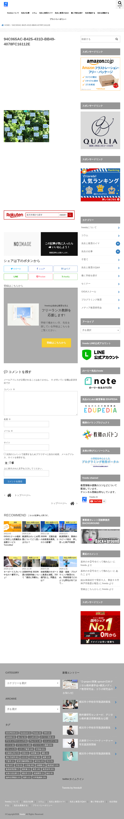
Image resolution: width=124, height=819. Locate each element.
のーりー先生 (47, 737)
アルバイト (35, 741)
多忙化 (39, 761)
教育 (36, 769)
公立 (24, 757)
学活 (19, 765)
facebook (25, 733)
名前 (7, 419)
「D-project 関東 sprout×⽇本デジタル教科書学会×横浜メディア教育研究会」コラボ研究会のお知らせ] (88, 687)
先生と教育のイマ (46, 13)
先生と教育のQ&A (62, 13)
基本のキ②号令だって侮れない (96, 561)
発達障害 (39, 773)
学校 (9, 765)
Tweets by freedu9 (72, 787)
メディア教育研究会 (91, 307)
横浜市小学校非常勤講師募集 (95, 701)
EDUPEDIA (12, 733)
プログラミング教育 (91, 299)
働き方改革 (12, 757)
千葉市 (10, 761)
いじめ (33, 737)
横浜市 (26, 773)
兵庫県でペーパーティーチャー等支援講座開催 (96, 742)
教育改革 (48, 769)
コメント (9, 389)
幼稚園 (41, 765)
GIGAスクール (88, 291)
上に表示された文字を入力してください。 (24, 468)
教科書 (26, 769)
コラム (34, 13)
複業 (27, 777)
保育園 (35, 753)
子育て (84, 259)
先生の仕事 (25, 13)
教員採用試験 (13, 769)
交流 (25, 753)
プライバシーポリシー (58, 19)
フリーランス (24, 745)
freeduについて (13, 13)
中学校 (40, 749)
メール (8, 431)
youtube (10, 737)
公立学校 (35, 757)
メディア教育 (25, 749)
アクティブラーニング (16, 741)
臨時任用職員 (13, 777)
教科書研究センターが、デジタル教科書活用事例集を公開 (96, 716)
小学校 (29, 765)
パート (10, 745)
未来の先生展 (13, 773)
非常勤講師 (39, 777)
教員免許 (53, 765)
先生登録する (90, 13)
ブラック (11, 749)
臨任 (49, 773)
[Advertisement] (41, 80)
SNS (47, 733)
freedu (84, 565)
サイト (7, 442)
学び (49, 761)
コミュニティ (50, 741)
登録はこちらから (56, 342)
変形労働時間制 (24, 761)
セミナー (85, 283)
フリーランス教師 (43, 745)
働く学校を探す (77, 13)
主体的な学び (13, 753)
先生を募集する (103, 13)
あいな (22, 737)
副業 (46, 757)
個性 (45, 753)
